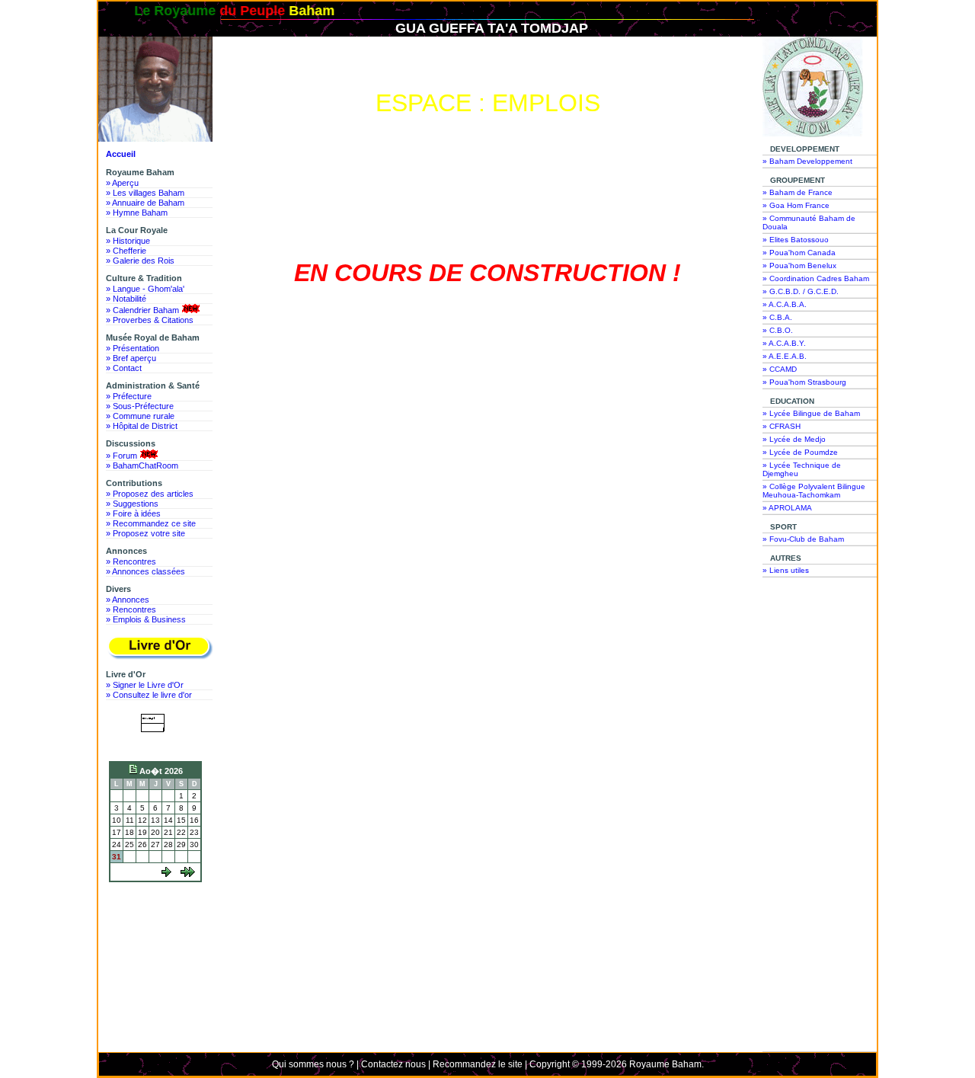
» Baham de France (797, 192)
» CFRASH (781, 426)
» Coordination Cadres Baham (815, 278)
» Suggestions (132, 503)
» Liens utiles (785, 570)
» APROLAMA (787, 508)
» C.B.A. (777, 317)
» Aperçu (122, 182)
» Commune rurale (140, 416)
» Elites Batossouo (795, 239)
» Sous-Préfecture (140, 406)
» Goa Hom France (796, 205)
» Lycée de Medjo (794, 439)
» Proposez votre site (145, 533)
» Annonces (127, 599)
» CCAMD (779, 369)
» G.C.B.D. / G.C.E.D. (800, 291)
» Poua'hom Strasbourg (804, 382)
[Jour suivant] (166, 874)
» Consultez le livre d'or (149, 694)
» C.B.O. (777, 330)
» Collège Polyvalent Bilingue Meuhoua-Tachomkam (813, 490)
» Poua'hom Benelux (799, 265)
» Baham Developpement (807, 161)
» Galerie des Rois (140, 260)
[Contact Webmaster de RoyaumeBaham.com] (156, 743)
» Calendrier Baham (142, 310)
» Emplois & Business (146, 619)
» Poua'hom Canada (799, 252)
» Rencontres (131, 561)
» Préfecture (129, 396)
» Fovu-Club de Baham (803, 539)
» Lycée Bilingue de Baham (811, 413)
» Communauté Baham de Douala (808, 222)
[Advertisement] (159, 944)
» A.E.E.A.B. (784, 356)
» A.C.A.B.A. (784, 304)
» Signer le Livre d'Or (145, 684)
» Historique (128, 240)
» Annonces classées (145, 571)
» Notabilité (126, 298)
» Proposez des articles (149, 493)
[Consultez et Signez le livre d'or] (159, 648)
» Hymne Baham (137, 212)
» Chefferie (126, 250)
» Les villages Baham (145, 192)
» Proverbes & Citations (149, 320)
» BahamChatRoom (142, 465)
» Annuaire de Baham (145, 202)
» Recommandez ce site (151, 523)
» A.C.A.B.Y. (784, 343)
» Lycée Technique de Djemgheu (801, 469)
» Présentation (132, 348)
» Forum (121, 455)
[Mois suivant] (188, 874)
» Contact (124, 368)
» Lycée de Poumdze (800, 452)
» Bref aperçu (131, 358)
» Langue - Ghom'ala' (145, 288)
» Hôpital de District (141, 425)
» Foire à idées (133, 513)
